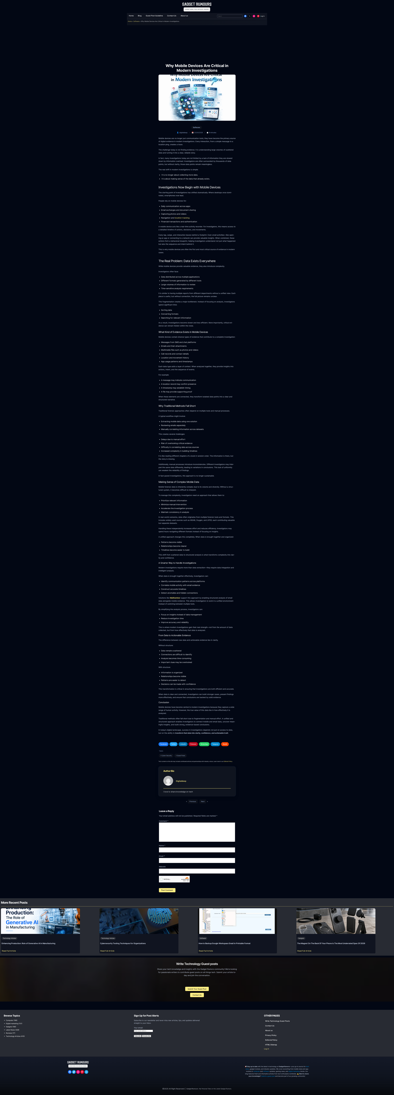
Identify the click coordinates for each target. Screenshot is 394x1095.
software (266, 1071)
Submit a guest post (268, 1076)
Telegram (215, 744)
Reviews (9, 1033)
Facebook (163, 744)
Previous (193, 801)
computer (256, 1071)
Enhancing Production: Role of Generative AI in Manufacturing (28, 943)
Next (202, 801)
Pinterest (193, 744)
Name (162, 846)
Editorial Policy (228, 761)
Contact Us (197, 995)
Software (136, 21)
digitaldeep (183, 133)
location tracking (182, 218)
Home (130, 21)
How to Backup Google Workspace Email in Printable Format (224, 943)
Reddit (225, 744)
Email (162, 856)
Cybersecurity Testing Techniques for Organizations (123, 943)
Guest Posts (181, 755)
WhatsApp (204, 744)
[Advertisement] (197, 42)
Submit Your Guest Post (197, 989)
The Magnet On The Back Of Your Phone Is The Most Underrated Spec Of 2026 (331, 943)
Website (162, 867)
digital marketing (294, 1071)
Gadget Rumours (192, 1089)
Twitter (173, 744)
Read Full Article (9, 951)
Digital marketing (12, 1023)
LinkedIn (183, 744)
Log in (262, 16)
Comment (163, 821)
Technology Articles (9, 938)
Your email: (138, 1028)
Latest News (10, 1030)
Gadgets (301, 938)
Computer (9, 1020)
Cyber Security (167, 755)
